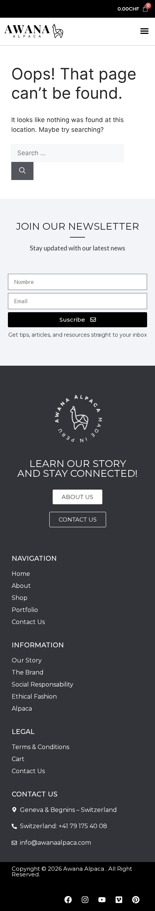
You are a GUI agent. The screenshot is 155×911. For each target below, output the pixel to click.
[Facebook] (68, 899)
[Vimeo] (118, 899)
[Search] (22, 171)
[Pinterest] (135, 899)
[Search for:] (67, 153)
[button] (144, 31)
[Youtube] (101, 899)
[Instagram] (85, 899)
